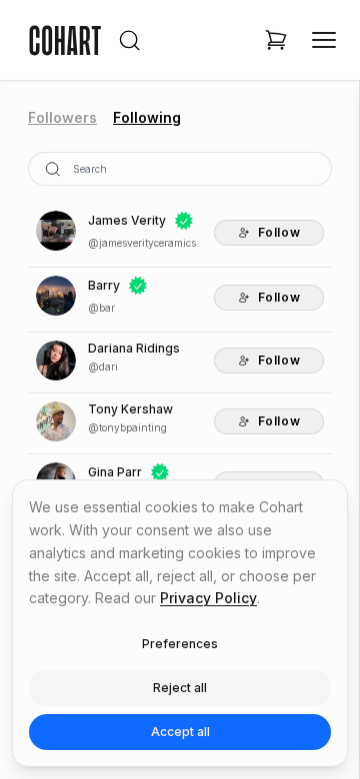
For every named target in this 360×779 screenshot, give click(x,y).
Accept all (180, 731)
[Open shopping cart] (276, 40)
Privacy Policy (208, 597)
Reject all (180, 687)
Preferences (180, 643)
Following (147, 117)
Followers (62, 117)
